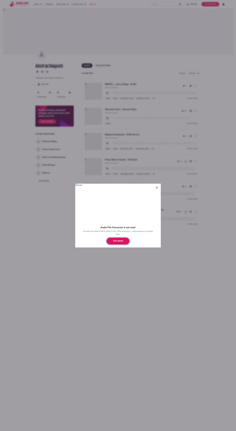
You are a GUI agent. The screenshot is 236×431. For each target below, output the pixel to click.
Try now (118, 241)
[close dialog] (157, 188)
